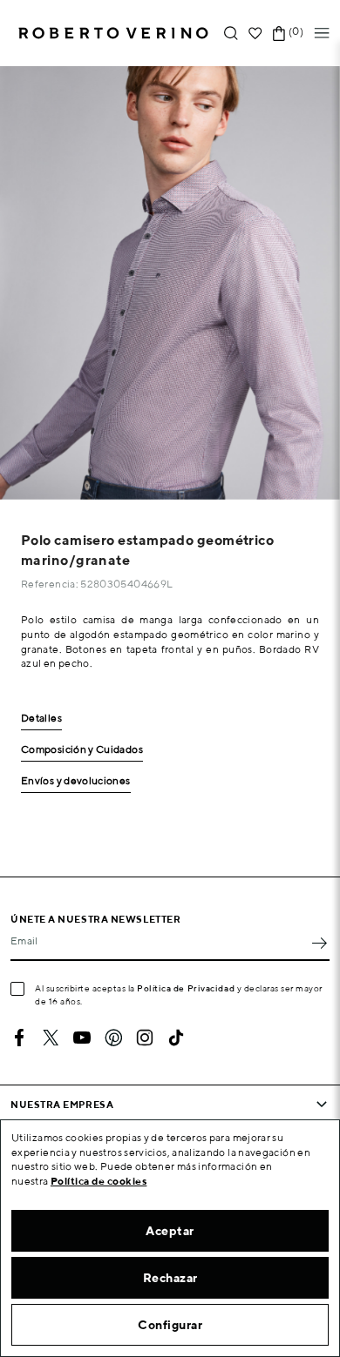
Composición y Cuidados (82, 750)
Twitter (50, 1037)
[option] (170, 283)
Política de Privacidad (186, 988)
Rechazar (170, 1278)
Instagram (144, 1037)
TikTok (176, 1037)
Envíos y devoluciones (76, 781)
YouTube (82, 1037)
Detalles (41, 718)
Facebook (19, 1037)
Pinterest (113, 1037)
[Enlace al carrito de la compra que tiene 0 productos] (279, 33)
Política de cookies (99, 1180)
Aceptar (170, 1231)
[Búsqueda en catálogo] (231, 33)
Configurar (170, 1325)
